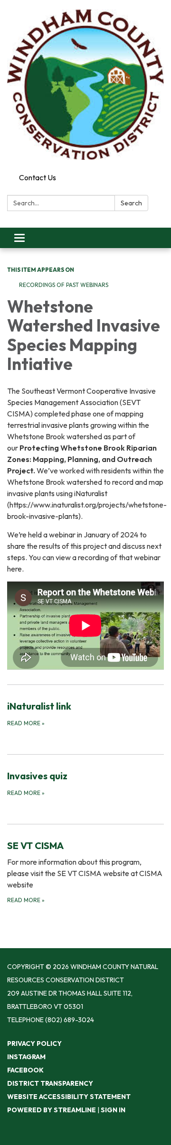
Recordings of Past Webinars (63, 284)
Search (131, 203)
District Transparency (50, 1083)
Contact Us (37, 177)
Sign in (113, 1110)
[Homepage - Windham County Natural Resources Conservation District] (85, 84)
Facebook (25, 1070)
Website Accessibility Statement (69, 1096)
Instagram (26, 1057)
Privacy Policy (34, 1043)
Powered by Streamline (51, 1110)
